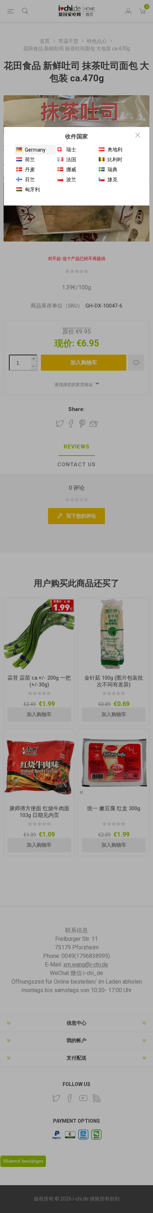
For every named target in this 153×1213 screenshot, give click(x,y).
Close (137, 135)
